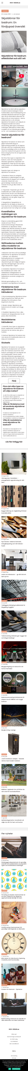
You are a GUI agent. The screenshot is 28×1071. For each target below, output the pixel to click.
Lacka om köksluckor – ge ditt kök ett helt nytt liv (13, 575)
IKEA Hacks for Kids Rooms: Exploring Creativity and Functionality (13, 959)
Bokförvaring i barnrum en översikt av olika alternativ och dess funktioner (13, 1019)
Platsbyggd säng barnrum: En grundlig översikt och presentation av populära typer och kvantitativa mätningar (13, 864)
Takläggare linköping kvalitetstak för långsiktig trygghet (13, 606)
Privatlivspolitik (16, 1068)
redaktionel (5, 11)
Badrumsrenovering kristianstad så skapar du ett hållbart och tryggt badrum (12, 699)
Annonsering (14, 1056)
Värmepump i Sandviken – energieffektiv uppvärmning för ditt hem (12, 480)
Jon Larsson (16, 14)
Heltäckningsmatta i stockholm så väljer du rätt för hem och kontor (12, 821)
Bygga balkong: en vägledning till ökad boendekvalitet (13, 512)
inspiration (4, 473)
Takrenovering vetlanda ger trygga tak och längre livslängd (14, 637)
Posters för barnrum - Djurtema (11, 989)
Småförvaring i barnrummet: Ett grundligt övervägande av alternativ (13, 928)
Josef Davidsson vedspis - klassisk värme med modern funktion (12, 760)
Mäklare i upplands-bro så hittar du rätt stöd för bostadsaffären (12, 790)
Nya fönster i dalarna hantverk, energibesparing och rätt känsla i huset (12, 544)
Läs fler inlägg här (14, 442)
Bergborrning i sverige (8, 730)
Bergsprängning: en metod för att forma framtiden (12, 668)
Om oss (14, 1058)
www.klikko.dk (15, 1043)
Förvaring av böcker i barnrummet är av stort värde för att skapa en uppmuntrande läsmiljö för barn (13, 896)
